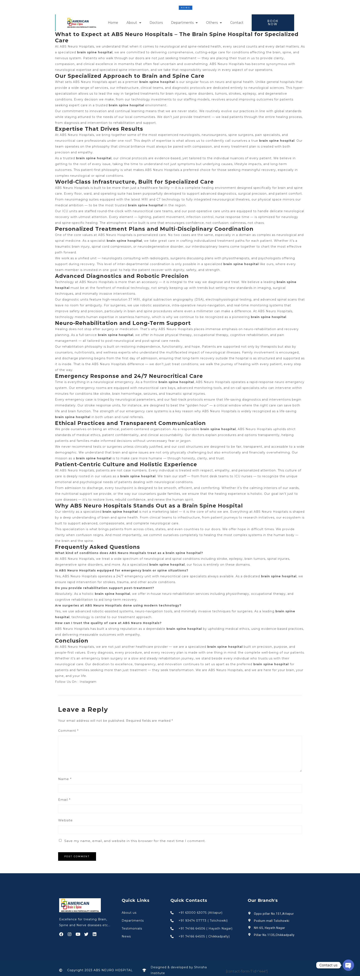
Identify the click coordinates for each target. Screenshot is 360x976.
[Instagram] (70, 934)
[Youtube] (78, 934)
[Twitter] (86, 934)
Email (64, 800)
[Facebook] (61, 934)
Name (65, 779)
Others (212, 23)
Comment (68, 731)
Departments (182, 23)
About (131, 23)
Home (113, 23)
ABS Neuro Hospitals (77, 647)
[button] (273, 22)
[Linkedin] (94, 934)
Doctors (156, 23)
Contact (237, 23)
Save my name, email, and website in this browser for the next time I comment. (135, 841)
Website (65, 820)
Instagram (88, 682)
